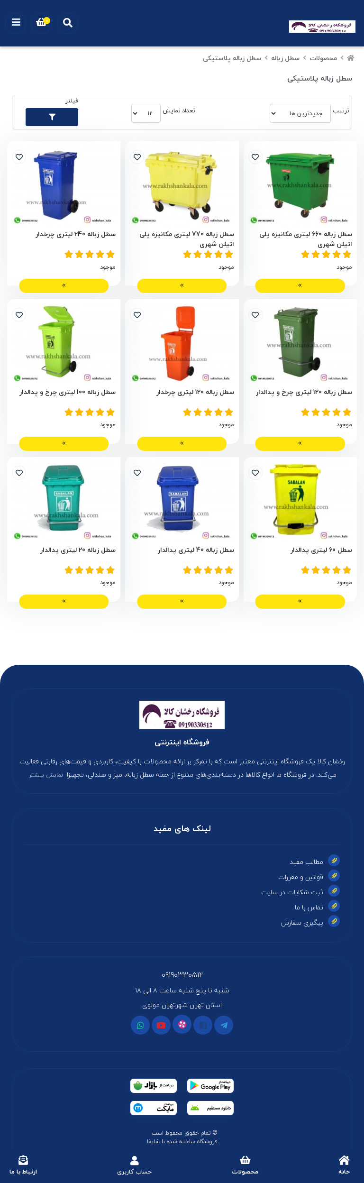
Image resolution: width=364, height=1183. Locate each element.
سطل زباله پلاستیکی (232, 58)
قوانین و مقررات (300, 877)
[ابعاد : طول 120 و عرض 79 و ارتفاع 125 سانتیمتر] (300, 185)
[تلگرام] (223, 1025)
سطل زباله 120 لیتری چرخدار (195, 392)
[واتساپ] (140, 1025)
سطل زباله (285, 58)
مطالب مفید (306, 862)
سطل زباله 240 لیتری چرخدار (76, 234)
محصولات (323, 58)
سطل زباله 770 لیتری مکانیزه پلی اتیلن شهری (186, 239)
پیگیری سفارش (302, 922)
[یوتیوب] (161, 1025)
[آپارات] (182, 1024)
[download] (210, 1108)
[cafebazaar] (153, 1085)
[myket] (153, 1108)
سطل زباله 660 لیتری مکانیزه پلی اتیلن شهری (305, 239)
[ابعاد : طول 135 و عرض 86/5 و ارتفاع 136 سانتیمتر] (182, 185)
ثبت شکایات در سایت (292, 892)
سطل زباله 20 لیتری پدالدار (78, 550)
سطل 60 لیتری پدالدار (321, 550)
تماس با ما (309, 907)
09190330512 (182, 974)
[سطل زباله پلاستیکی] (182, 715)
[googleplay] (210, 1085)
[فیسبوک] (202, 1025)
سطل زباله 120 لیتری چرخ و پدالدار (304, 392)
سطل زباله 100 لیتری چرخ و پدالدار (67, 392)
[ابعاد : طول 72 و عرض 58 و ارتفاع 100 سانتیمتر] (64, 185)
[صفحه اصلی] (351, 58)
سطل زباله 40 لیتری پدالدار (196, 550)
